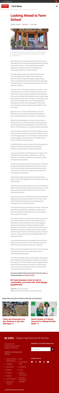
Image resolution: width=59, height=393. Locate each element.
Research (9, 370)
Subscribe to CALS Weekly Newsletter (22, 379)
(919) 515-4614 (29, 275)
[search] (56, 1)
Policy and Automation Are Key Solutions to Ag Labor (14, 321)
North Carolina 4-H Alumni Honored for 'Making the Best (43, 321)
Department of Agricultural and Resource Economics (28, 290)
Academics (10, 364)
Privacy (21, 370)
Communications (11, 379)
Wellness (9, 376)
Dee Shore (25, 24)
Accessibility (22, 367)
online (44, 273)
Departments (10, 367)
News (20, 359)
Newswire (25, 288)
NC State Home (8, 1)
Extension (20, 288)
